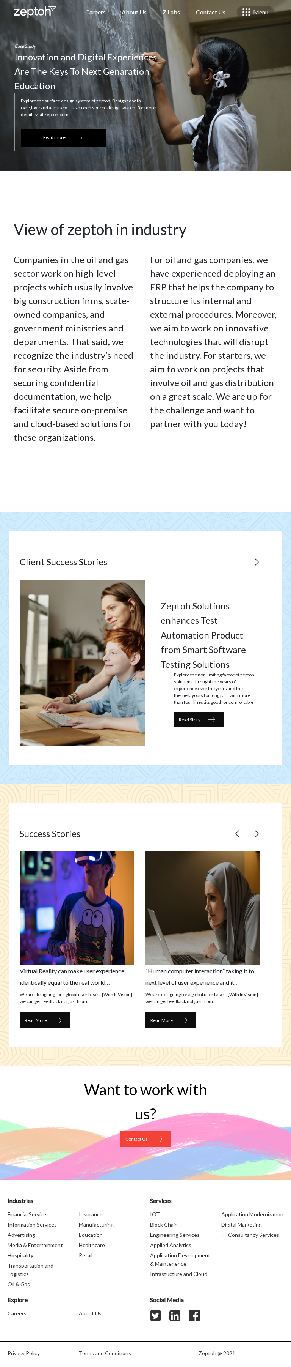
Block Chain (164, 1224)
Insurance (91, 1214)
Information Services (32, 1224)
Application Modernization (252, 1214)
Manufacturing (96, 1224)
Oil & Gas (19, 1284)
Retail (85, 1255)
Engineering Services (175, 1234)
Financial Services (28, 1214)
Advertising (21, 1234)
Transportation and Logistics (30, 1269)
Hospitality (20, 1255)
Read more (54, 137)
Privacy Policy (24, 1353)
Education (91, 1234)
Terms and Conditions (105, 1353)
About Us (134, 12)
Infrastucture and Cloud (178, 1274)
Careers (95, 12)
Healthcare (92, 1245)
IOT (155, 1214)
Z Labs (171, 12)
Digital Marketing (241, 1224)
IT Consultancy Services (250, 1234)
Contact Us (210, 12)
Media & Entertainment (35, 1245)
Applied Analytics (170, 1245)
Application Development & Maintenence (180, 1259)
